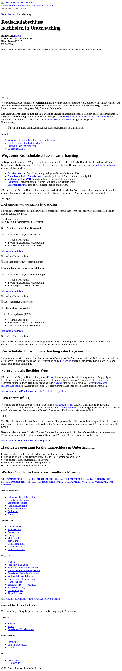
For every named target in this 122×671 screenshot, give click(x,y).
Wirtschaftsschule (16, 549)
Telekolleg (13, 541)
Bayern (11, 14)
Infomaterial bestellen (12, 251)
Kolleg (11, 535)
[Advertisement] (65, 76)
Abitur (11, 514)
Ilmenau (12, 642)
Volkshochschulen (84, 116)
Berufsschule (14, 529)
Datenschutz (14, 662)
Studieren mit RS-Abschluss (22, 584)
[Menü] (36, 3)
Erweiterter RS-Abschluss (21, 629)
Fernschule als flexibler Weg (22, 145)
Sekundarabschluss (17, 502)
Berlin (11, 647)
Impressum (13, 660)
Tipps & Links (15, 593)
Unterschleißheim (52, 119)
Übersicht (6, 5)
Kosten (15, 5)
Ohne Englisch (15, 581)
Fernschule (65, 360)
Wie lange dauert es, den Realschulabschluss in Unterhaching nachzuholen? (42, 457)
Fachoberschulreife (17, 505)
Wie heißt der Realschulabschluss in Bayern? (26, 459)
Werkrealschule (15, 546)
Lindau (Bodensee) (17, 644)
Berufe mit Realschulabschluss (23, 567)
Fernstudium (53, 377)
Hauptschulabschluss (18, 500)
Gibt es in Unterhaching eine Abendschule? (25, 465)
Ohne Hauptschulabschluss (21, 579)
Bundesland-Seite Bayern (103, 165)
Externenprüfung (16, 148)
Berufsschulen (102, 116)
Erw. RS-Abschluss (37, 5)
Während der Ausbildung (20, 576)
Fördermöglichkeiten (18, 564)
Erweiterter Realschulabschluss (23, 573)
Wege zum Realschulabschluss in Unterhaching (31, 140)
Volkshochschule (16, 543)
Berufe (22, 5)
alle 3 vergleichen (43, 440)
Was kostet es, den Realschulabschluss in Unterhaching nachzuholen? (39, 454)
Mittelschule (14, 538)
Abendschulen (66, 116)
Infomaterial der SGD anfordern (17, 391)
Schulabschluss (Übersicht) (21, 497)
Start (3, 14)
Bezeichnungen (15, 590)
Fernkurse (6, 119)
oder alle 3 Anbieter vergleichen (50, 391)
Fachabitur (13, 511)
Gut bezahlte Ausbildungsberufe (24, 570)
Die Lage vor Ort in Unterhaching (25, 143)
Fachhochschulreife (17, 508)
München (71, 119)
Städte (50, 5)
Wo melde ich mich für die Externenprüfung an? (28, 462)
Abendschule (14, 526)
